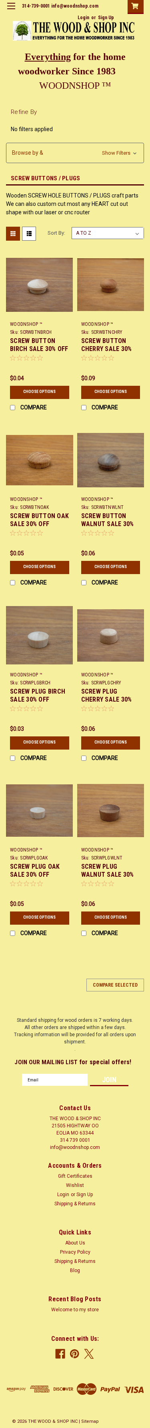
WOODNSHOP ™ (26, 324)
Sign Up (106, 17)
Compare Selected (115, 985)
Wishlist (75, 1185)
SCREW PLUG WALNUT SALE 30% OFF (107, 874)
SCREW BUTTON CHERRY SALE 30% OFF (106, 349)
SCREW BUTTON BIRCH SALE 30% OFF (39, 345)
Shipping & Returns (75, 1204)
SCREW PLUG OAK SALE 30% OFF (35, 870)
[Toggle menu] (11, 11)
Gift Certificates (75, 1176)
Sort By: (56, 233)
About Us (75, 1243)
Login (83, 17)
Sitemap (90, 1421)
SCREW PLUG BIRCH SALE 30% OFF (37, 695)
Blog (75, 1270)
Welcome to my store (75, 1309)
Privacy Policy (75, 1252)
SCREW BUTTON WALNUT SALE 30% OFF (107, 524)
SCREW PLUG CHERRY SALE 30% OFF (106, 699)
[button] (75, 153)
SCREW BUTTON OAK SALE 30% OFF (39, 520)
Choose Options (39, 391)
